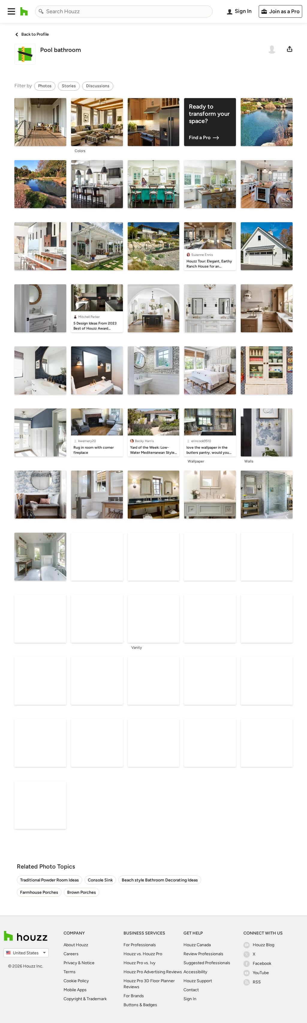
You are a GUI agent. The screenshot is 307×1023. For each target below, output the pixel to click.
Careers (71, 953)
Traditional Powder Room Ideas (49, 880)
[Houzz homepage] (24, 11)
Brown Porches (81, 892)
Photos (45, 85)
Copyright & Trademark (85, 998)
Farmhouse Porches (39, 892)
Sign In (189, 998)
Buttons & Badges (140, 1004)
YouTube (261, 972)
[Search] (41, 11)
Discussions (97, 85)
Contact (191, 989)
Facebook (262, 963)
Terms (70, 971)
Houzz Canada (197, 944)
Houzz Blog (263, 944)
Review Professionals (203, 953)
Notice (88, 962)
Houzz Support (197, 980)
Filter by (23, 85)
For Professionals (140, 944)
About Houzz (76, 944)
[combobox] (124, 11)
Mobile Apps (75, 989)
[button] (11, 11)
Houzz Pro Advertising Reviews (153, 971)
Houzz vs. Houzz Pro (143, 953)
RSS (257, 982)
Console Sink (100, 880)
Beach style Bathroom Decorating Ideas (160, 880)
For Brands (134, 995)
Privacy (70, 962)
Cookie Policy (76, 980)
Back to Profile (35, 34)
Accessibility (195, 971)
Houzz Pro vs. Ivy (139, 962)
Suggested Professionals (206, 962)
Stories (69, 85)
